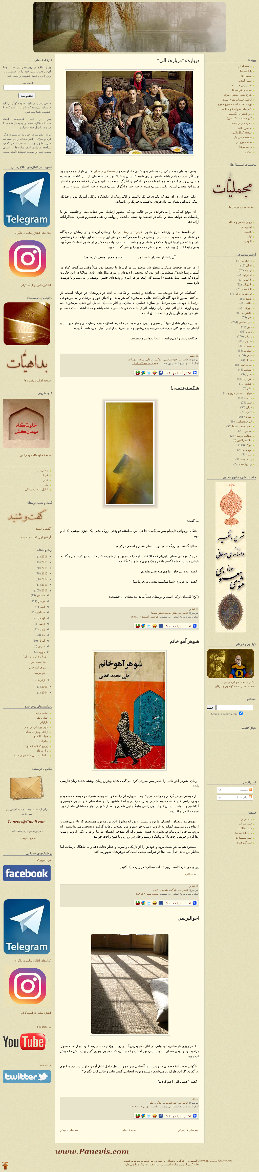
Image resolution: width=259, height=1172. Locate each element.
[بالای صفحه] (5, 1166)
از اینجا (159, 338)
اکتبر (42, 606)
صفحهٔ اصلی (129, 1130)
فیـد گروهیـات (244, 842)
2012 (44, 579)
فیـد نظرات (245, 823)
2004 (44, 692)
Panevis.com (225, 1160)
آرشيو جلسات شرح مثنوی (237, 99)
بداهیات (43, 741)
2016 (44, 556)
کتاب (156, 890)
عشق (248, 383)
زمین (249, 331)
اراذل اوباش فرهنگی (36, 489)
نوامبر (41, 601)
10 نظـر (194, 355)
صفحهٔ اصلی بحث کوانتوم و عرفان (234, 686)
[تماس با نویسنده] (27, 802)
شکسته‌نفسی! (38, 662)
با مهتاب (247, 284)
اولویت (248, 236)
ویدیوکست (245, 464)
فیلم (249, 402)
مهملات (132, 359)
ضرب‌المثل (246, 364)
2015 (44, 562)
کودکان (248, 416)
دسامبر (40, 595)
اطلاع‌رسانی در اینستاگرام (36, 285)
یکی (46, 484)
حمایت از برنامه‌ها (241, 123)
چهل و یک (42, 717)
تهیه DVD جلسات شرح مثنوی (234, 104)
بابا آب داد (42, 750)
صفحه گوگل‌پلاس (242, 132)
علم (249, 388)
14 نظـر (194, 609)
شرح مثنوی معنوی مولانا (238, 94)
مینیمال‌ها (246, 75)
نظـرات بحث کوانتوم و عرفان (237, 682)
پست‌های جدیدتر (69, 1130)
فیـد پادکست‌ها (243, 833)
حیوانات (247, 308)
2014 (44, 568)
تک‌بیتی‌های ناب (243, 294)
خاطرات (183, 359)
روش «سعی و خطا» (240, 222)
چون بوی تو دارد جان (36, 727)
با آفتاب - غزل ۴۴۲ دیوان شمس (30, 755)
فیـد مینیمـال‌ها (243, 837)
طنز (174, 612)
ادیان (249, 265)
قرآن (249, 407)
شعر (249, 355)
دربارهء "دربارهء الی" (34, 656)
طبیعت (164, 890)
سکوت (248, 350)
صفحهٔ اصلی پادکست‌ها (37, 380)
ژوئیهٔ (41, 623)
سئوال (248, 341)
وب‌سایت (246, 459)
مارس (41, 646)
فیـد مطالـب (245, 828)
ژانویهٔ (41, 680)
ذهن (249, 327)
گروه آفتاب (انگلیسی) (239, 118)
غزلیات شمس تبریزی (239, 393)
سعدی (248, 345)
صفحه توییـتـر (244, 142)
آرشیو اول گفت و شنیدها (35, 537)
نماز (249, 454)
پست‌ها (244, 790)
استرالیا (247, 275)
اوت (42, 618)
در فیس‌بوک (44, 860)
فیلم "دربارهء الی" (129, 232)
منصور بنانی (245, 128)
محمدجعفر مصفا (161, 612)
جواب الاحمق (40, 736)
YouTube (44, 1026)
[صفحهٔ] (27, 880)
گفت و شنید (43, 528)
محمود (248, 431)
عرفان (150, 359)
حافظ (248, 303)
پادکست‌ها (246, 71)
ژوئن (42, 629)
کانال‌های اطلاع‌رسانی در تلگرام (33, 233)
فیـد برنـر (246, 819)
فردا (45, 475)
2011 (44, 584)
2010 (44, 590)
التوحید (248, 241)
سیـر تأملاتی (245, 80)
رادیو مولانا (245, 146)
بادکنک (248, 231)
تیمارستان (246, 227)
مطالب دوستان (243, 435)
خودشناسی (170, 359)
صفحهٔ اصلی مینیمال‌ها (241, 207)
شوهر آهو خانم (37, 667)
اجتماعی (247, 261)
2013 (44, 573)
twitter (45, 1065)
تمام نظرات (242, 797)
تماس (248, 151)
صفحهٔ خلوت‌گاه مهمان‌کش (35, 455)
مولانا (141, 359)
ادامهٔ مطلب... (191, 874)
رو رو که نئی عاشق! (36, 746)
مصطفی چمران (105, 171)
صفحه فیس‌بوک (242, 137)
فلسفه (248, 398)
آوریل (41, 640)
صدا (249, 360)
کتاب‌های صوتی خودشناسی (236, 109)
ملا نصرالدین (244, 440)
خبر (250, 317)
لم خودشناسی (243, 421)
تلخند (249, 298)
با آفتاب (247, 279)
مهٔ (43, 635)
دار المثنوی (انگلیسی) (239, 113)
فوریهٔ (41, 652)
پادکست (247, 289)
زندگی (158, 359)
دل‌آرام (44, 722)
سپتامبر (40, 612)
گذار (45, 480)
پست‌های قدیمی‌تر (188, 1130)
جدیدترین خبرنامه (242, 85)
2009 (44, 686)
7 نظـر (195, 1099)
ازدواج (248, 270)
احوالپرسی (40, 672)
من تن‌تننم (42, 470)
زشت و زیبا (41, 713)
